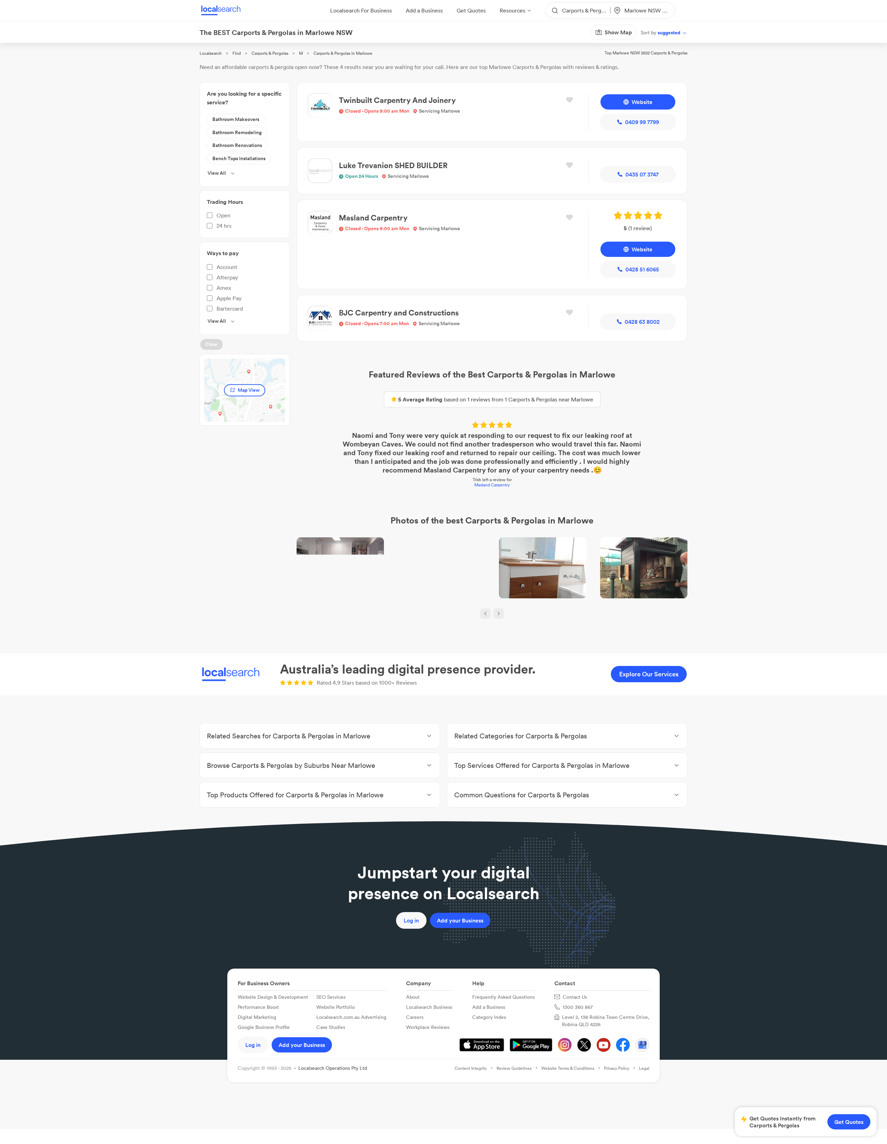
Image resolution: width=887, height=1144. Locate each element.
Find (236, 53)
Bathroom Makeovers (235, 119)
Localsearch (211, 53)
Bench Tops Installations (238, 158)
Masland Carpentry (492, 484)
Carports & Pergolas (270, 53)
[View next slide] (498, 613)
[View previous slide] (485, 613)
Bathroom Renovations (237, 145)
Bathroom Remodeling (237, 132)
